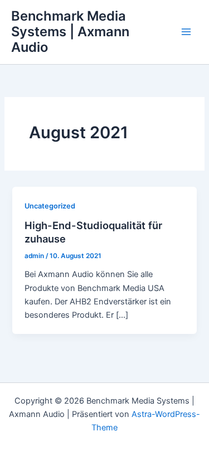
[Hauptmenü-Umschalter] (186, 31)
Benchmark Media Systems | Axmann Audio (70, 32)
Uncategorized (50, 206)
